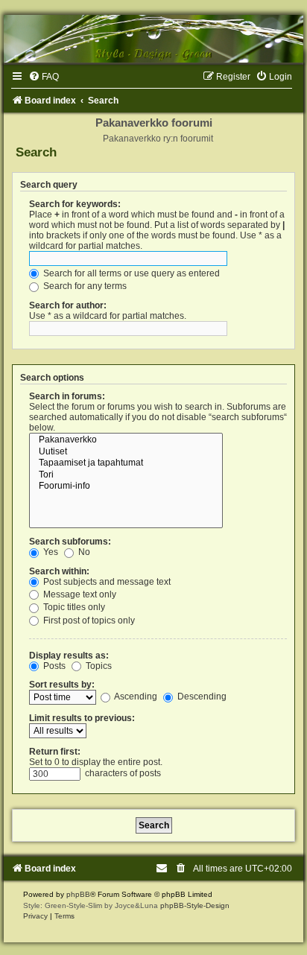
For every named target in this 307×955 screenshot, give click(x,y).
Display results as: (69, 655)
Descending (201, 696)
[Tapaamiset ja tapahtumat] (126, 463)
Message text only (78, 594)
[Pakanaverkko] (126, 440)
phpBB (78, 894)
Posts (53, 666)
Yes (49, 552)
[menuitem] (43, 77)
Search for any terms (84, 286)
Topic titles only (73, 607)
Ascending (135, 696)
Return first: (54, 751)
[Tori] (126, 475)
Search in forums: (67, 396)
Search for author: (68, 305)
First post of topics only (88, 620)
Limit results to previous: (82, 718)
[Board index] (153, 39)
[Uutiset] (126, 452)
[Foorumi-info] (126, 486)
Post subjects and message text (106, 582)
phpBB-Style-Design (195, 905)
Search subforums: (70, 541)
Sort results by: (62, 684)
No (83, 552)
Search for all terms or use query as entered (130, 273)
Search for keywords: (75, 204)
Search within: (59, 571)
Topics (97, 666)
